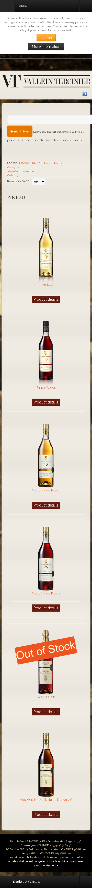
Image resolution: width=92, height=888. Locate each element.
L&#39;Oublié (46, 697)
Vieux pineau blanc (46, 490)
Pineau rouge (45, 388)
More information (46, 46)
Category (13, 167)
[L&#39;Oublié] (46, 662)
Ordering (13, 175)
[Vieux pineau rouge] (46, 558)
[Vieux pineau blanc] (46, 455)
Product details (45, 299)
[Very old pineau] (46, 765)
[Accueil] (46, 81)
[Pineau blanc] (46, 249)
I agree (46, 37)
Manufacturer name (20, 171)
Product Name (53, 163)
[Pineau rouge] (46, 352)
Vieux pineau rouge (46, 593)
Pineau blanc (46, 285)
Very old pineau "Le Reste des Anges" (46, 800)
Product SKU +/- (30, 163)
